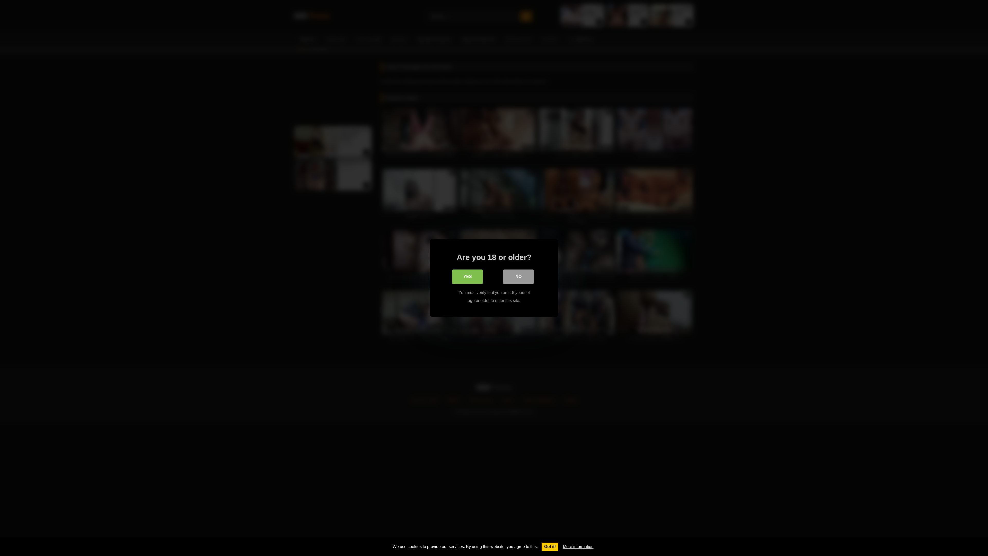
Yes (467, 276)
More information (578, 546)
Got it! (550, 546)
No (518, 276)
